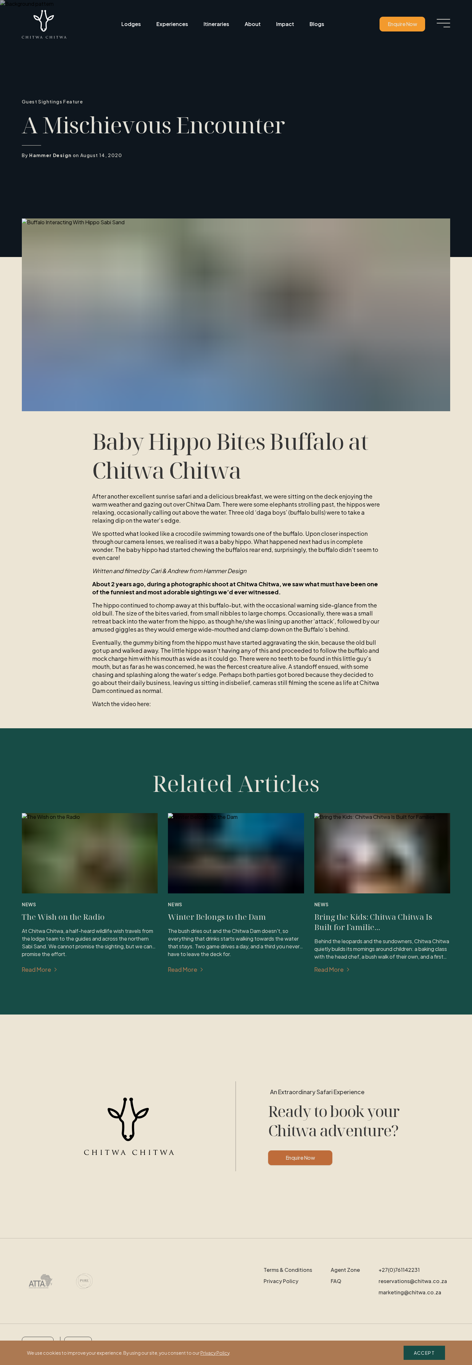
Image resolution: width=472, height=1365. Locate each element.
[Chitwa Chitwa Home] (44, 24)
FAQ (336, 1281)
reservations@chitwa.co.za (413, 1281)
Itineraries (216, 24)
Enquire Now (402, 24)
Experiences (172, 24)
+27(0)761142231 (399, 1269)
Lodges (131, 24)
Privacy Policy (281, 1281)
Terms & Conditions (288, 1269)
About (253, 24)
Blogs (317, 24)
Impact (285, 24)
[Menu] (443, 23)
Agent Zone (345, 1269)
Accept (424, 1353)
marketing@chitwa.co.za (410, 1292)
